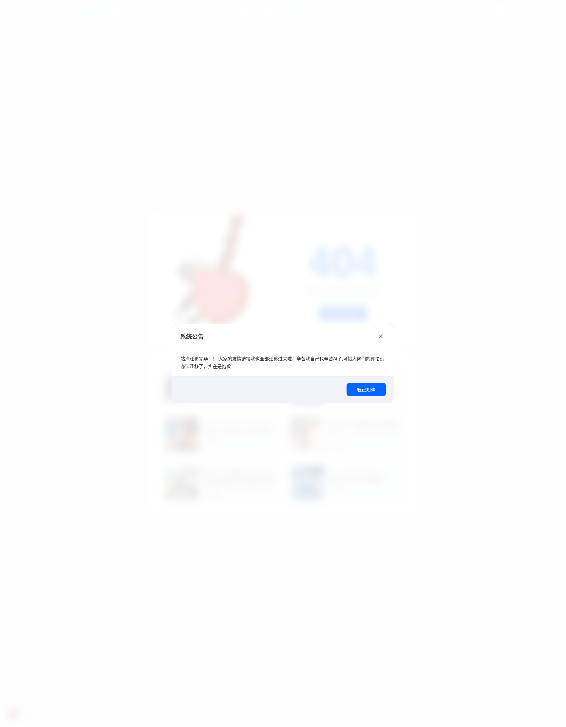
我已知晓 (366, 389)
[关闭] (380, 336)
